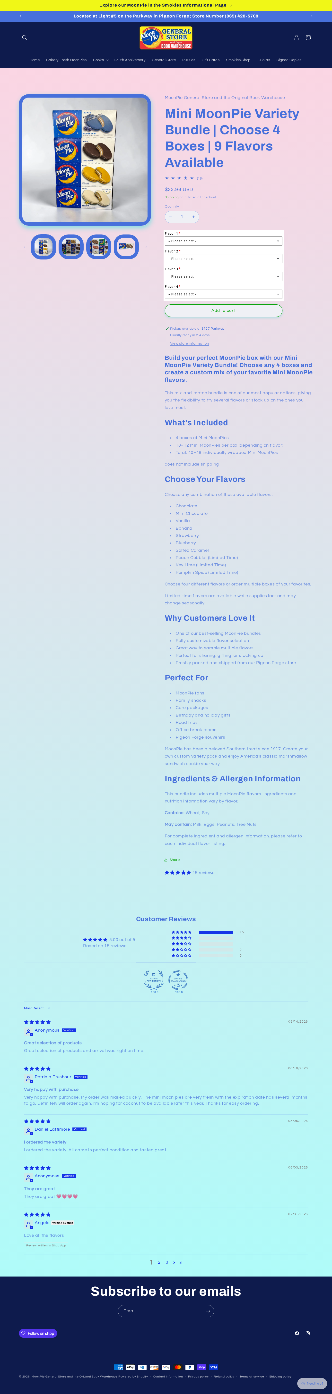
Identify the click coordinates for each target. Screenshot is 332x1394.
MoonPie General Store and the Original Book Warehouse (74, 1376)
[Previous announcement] (20, 16)
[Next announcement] (311, 16)
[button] (25, 37)
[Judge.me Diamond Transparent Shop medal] (178, 980)
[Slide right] (146, 247)
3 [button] (167, 1262)
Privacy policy (198, 1376)
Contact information (168, 1376)
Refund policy (224, 1376)
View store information (189, 343)
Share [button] (175, 860)
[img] (37, 1022)
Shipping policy (280, 1376)
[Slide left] (24, 247)
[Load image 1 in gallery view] (43, 246)
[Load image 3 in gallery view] (98, 246)
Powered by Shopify (133, 1376)
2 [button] (159, 1262)
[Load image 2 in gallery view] (71, 246)
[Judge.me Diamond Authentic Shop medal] (154, 980)
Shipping (172, 197)
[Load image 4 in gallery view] (126, 246)
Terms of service (252, 1376)
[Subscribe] (208, 1311)
